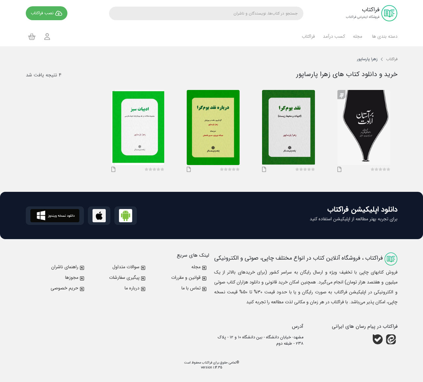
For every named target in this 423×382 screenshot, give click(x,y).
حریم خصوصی (64, 288)
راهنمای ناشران (64, 267)
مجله (196, 267)
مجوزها (71, 277)
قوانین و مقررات (186, 277)
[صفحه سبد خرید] (32, 36)
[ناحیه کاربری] (47, 36)
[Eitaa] (391, 339)
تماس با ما (191, 288)
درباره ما (132, 288)
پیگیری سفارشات (124, 277)
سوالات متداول (125, 267)
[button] (384, 36)
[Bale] (378, 339)
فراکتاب (206, 362)
